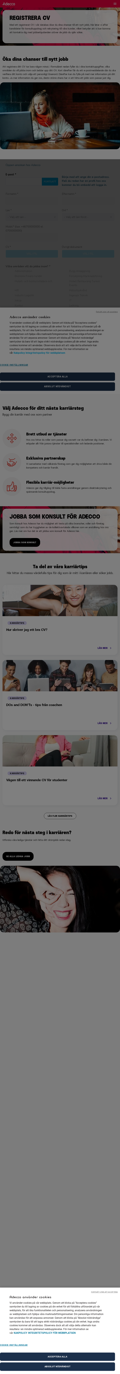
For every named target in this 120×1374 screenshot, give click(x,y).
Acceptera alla (57, 1356)
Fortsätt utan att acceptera (104, 1292)
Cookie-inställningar (14, 1345)
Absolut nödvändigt (58, 1366)
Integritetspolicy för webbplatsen (52, 1332)
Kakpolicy (20, 1332)
